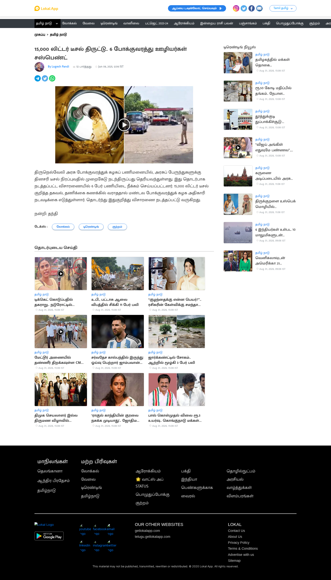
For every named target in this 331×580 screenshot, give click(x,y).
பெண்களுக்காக (197, 487)
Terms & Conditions (243, 548)
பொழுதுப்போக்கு (153, 494)
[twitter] (45, 80)
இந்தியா (189, 479)
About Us (235, 537)
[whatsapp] (52, 80)
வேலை (88, 479)
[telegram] (38, 80)
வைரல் (188, 496)
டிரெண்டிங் (91, 487)
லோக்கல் (90, 471)
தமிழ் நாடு (44, 23)
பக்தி (186, 471)
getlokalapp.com (147, 531)
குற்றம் (142, 503)
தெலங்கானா (49, 471)
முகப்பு (39, 34)
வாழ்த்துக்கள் (239, 487)
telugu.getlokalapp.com (152, 537)
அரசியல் (235, 479)
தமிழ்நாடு (46, 490)
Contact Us (236, 531)
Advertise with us (241, 555)
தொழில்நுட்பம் (241, 471)
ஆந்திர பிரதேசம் (53, 480)
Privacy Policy (238, 543)
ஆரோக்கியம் (148, 471)
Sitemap (234, 561)
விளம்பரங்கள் (240, 496)
